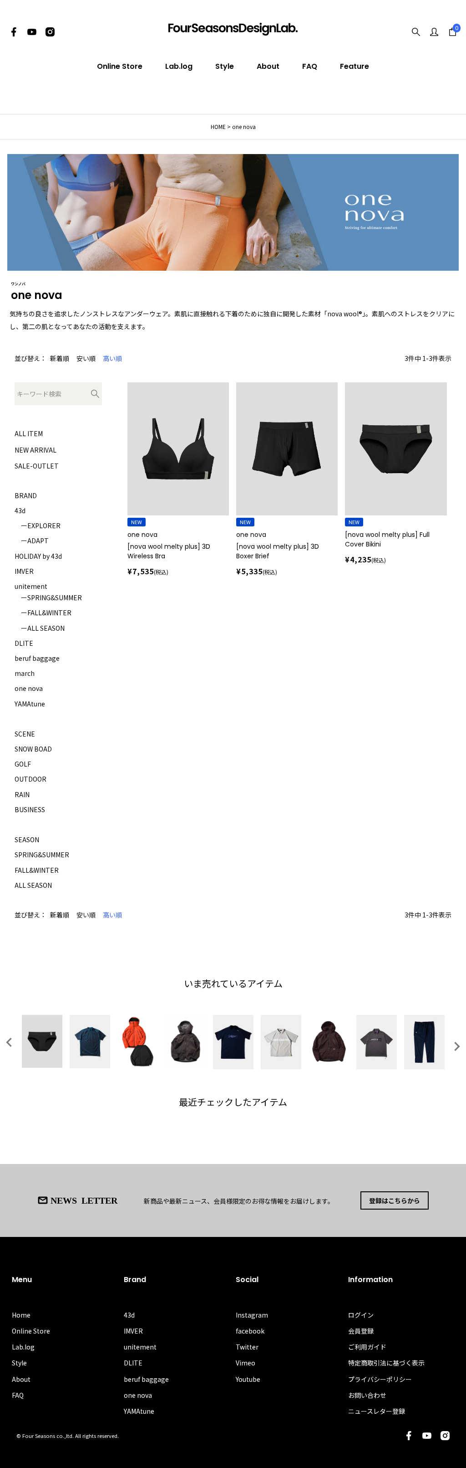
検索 (95, 393)
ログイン (361, 1314)
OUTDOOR (30, 778)
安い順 (86, 358)
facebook (250, 1330)
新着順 (59, 358)
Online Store (119, 66)
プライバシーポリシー (380, 1379)
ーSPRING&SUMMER (48, 597)
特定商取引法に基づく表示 (386, 1362)
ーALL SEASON (40, 628)
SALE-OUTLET (37, 465)
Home (21, 1314)
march (25, 673)
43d (20, 510)
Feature (354, 66)
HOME (218, 126)
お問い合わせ (367, 1395)
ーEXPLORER (38, 525)
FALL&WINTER (37, 870)
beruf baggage (37, 658)
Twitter (247, 1346)
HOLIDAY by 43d (38, 556)
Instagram (252, 1314)
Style (224, 66)
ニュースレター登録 (376, 1411)
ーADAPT (32, 540)
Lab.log (178, 66)
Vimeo (245, 1362)
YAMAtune (30, 703)
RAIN (22, 794)
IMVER (24, 571)
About (268, 66)
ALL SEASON (33, 885)
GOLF (23, 763)
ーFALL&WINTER (43, 612)
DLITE (24, 643)
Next (457, 1046)
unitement (31, 586)
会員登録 (361, 1330)
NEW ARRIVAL (35, 449)
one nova (29, 688)
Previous (9, 1042)
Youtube (248, 1379)
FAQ (309, 66)
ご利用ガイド (367, 1346)
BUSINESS (30, 809)
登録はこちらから (394, 1200)
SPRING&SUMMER (42, 854)
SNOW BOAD (33, 748)
